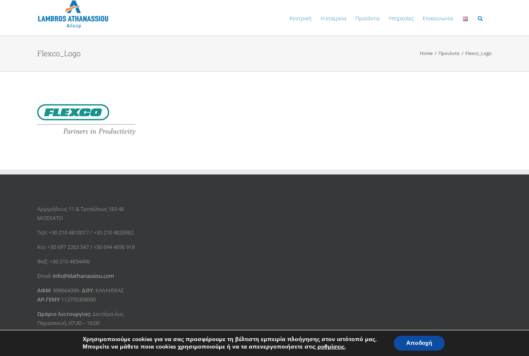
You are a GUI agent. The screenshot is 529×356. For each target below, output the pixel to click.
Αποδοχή (419, 343)
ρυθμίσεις (331, 347)
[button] (480, 18)
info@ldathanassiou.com (83, 276)
